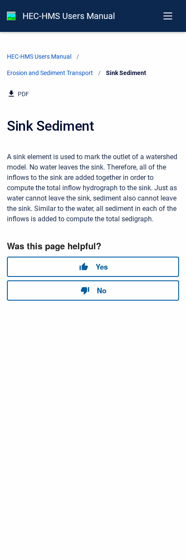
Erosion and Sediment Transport (50, 72)
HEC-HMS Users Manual (68, 16)
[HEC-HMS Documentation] (11, 16)
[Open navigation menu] (168, 16)
